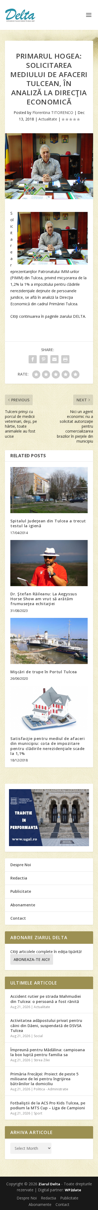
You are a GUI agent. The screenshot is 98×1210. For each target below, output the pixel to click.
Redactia (18, 878)
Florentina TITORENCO (52, 112)
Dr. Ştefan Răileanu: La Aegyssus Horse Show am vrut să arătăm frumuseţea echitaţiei (43, 598)
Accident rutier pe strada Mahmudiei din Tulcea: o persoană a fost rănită (45, 999)
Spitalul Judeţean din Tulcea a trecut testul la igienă (48, 523)
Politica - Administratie (51, 1089)
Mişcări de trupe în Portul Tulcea (43, 671)
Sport (38, 1113)
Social (38, 1036)
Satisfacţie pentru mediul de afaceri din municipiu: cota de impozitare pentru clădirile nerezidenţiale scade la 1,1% (47, 746)
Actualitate (47, 119)
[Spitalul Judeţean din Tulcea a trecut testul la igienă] (49, 490)
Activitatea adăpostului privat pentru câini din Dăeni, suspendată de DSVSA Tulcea (46, 1025)
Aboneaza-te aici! (32, 959)
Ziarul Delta (49, 1184)
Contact (18, 918)
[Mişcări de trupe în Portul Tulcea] (49, 641)
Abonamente (22, 904)
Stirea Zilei (42, 1060)
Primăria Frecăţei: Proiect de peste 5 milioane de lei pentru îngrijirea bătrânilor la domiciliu (44, 1078)
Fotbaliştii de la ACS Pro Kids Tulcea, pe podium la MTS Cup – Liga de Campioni (47, 1105)
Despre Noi (20, 864)
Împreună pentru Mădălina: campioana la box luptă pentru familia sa (47, 1052)
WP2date (73, 1189)
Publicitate (20, 891)
